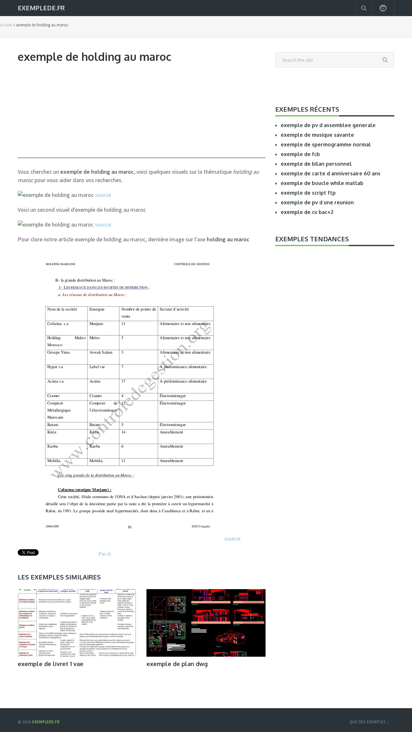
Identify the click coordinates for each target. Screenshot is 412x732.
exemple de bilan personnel (316, 164)
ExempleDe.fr (41, 7)
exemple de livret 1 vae (50, 663)
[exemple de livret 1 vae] (77, 623)
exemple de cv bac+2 (307, 212)
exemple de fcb (300, 154)
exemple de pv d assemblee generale (328, 125)
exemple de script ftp (308, 193)
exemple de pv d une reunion (317, 202)
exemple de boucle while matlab (322, 183)
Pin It (104, 554)
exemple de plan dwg (177, 663)
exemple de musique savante (317, 135)
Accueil (6, 25)
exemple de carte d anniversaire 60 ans (330, 173)
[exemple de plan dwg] (206, 623)
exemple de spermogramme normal (326, 144)
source (103, 195)
